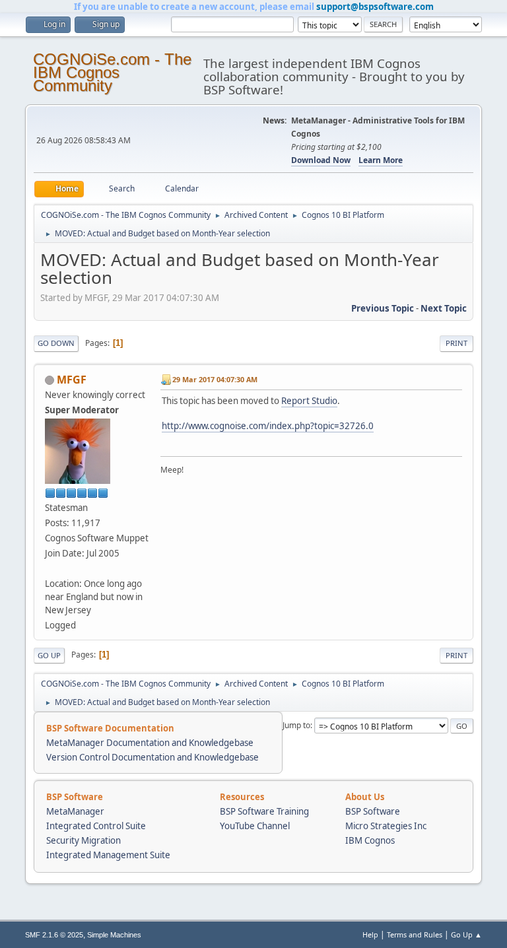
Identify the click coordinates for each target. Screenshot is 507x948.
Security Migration (83, 840)
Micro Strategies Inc (385, 826)
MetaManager (75, 811)
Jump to (296, 725)
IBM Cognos (370, 840)
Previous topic (382, 308)
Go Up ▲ (466, 934)
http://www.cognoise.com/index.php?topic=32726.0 (268, 426)
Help (370, 934)
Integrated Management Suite (108, 855)
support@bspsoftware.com (375, 7)
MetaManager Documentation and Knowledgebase (150, 743)
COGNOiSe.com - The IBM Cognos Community (112, 72)
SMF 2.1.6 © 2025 (54, 935)
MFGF (71, 379)
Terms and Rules (414, 934)
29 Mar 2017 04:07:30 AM (214, 379)
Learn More (380, 160)
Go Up (49, 655)
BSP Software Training (264, 811)
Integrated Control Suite (96, 826)
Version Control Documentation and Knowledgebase (152, 757)
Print (456, 343)
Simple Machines (114, 935)
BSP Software (372, 811)
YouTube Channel (255, 826)
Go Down (56, 343)
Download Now (321, 160)
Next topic (444, 308)
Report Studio (309, 401)
